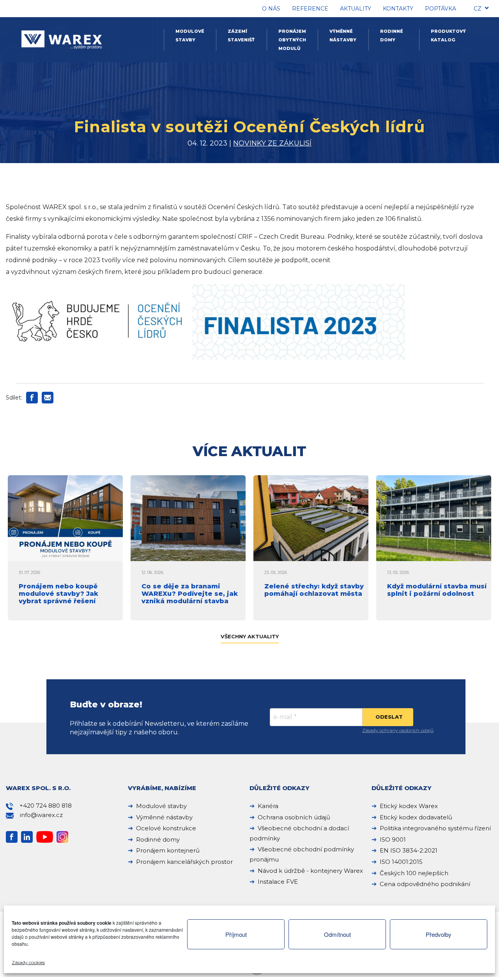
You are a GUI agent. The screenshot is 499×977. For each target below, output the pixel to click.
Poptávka (440, 8)
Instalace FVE (278, 881)
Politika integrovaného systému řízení (435, 828)
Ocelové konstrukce (166, 828)
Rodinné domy (391, 35)
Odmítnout (337, 934)
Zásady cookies (28, 962)
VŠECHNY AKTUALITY (250, 636)
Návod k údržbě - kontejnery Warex (310, 870)
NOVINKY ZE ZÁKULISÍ (272, 143)
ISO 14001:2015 (401, 861)
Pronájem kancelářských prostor (184, 861)
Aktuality (355, 8)
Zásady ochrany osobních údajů (398, 730)
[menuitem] (477, 9)
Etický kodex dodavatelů (416, 817)
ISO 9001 (393, 839)
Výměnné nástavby (342, 35)
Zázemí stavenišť (241, 35)
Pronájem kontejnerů (168, 850)
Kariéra (268, 806)
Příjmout (236, 934)
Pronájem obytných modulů (292, 39)
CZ (477, 8)
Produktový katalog (448, 35)
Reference (310, 8)
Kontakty (398, 8)
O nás (271, 8)
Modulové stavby (189, 35)
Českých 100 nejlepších (414, 873)
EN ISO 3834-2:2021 (408, 850)
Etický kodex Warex (409, 806)
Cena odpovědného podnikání (425, 884)
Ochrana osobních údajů (294, 817)
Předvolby (438, 934)
